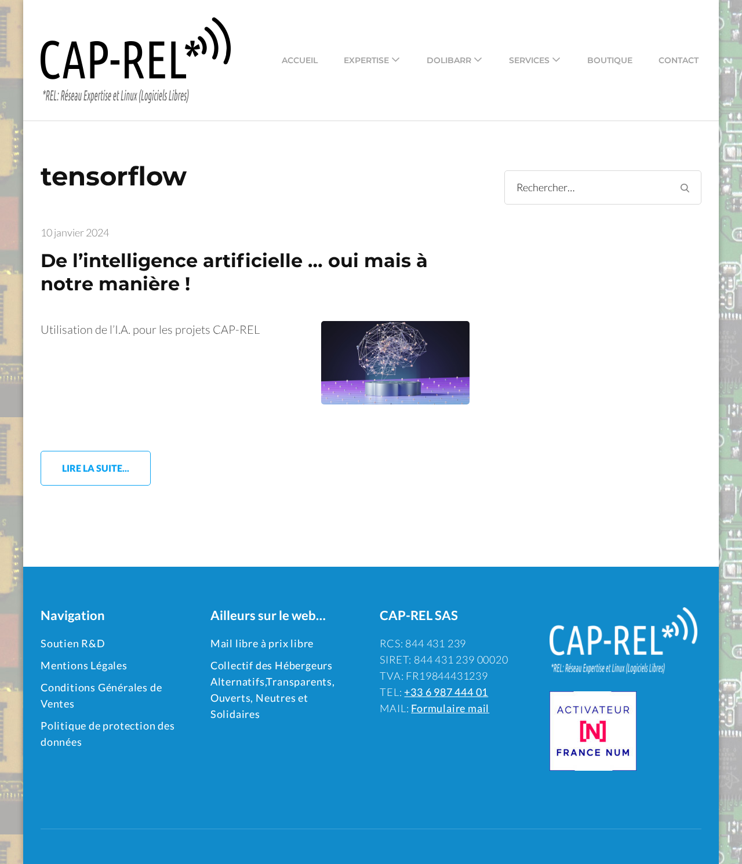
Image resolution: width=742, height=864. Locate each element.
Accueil (300, 60)
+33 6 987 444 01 (446, 692)
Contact (679, 60)
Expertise (366, 60)
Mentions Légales (84, 665)
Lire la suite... (95, 467)
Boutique (609, 60)
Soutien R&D (73, 643)
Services (529, 60)
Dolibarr (449, 60)
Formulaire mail (450, 708)
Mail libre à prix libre (262, 643)
